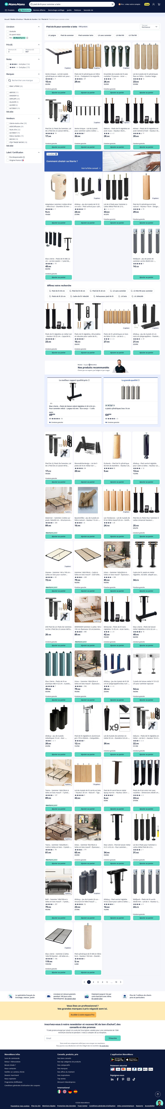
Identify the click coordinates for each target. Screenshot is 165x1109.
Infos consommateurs (125, 1106)
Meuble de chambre (30, 19)
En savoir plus (104, 1046)
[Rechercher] (31, 4)
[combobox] (150, 26)
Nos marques (62, 1068)
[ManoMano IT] (59, 1091)
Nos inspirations (63, 1075)
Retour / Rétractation (12, 1062)
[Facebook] (117, 1079)
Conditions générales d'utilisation (102, 1106)
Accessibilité (149, 1106)
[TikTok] (134, 1079)
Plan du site (35, 1106)
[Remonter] (158, 1094)
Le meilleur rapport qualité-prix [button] (73, 380)
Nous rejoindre (10, 1079)
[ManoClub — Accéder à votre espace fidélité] (147, 4)
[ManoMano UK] (64, 1091)
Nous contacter (10, 1068)
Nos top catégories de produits (69, 1062)
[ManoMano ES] (75, 1091)
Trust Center (82, 1106)
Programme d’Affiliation (13, 1082)
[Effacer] (112, 4)
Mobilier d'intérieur (17, 19)
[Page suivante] (120, 982)
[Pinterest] (123, 1079)
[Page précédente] (84, 982)
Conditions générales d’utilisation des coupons (22, 1085)
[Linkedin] (112, 1079)
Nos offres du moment (66, 1072)
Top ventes (61, 1079)
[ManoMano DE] (70, 1091)
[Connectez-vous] (153, 4)
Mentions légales (48, 1106)
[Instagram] (128, 1079)
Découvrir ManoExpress (66, 1082)
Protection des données (66, 1106)
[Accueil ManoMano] (15, 4)
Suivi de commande (12, 1058)
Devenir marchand (12, 1075)
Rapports (139, 1106)
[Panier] (158, 4)
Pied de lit (45, 19)
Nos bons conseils (64, 1058)
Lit (39, 19)
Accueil (7, 19)
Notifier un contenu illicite (14, 1072)
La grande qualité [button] (129, 380)
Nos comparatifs (63, 1065)
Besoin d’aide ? (10, 1065)
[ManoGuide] (159, 1103)
